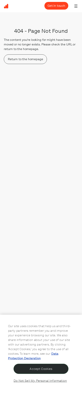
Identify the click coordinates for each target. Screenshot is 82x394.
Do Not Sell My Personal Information (40, 381)
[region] (41, 354)
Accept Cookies (41, 369)
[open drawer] (75, 6)
